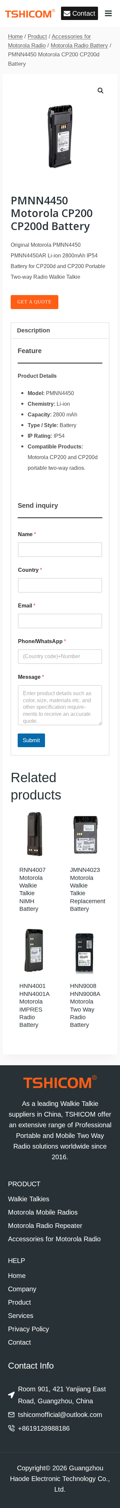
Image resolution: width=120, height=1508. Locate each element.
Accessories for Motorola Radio (54, 1239)
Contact (19, 1342)
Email (26, 605)
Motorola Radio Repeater (45, 1225)
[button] (101, 91)
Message (31, 677)
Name (27, 534)
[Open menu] (108, 13)
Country (30, 570)
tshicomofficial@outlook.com (60, 1414)
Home (17, 1275)
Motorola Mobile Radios (43, 1212)
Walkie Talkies (28, 1199)
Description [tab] (33, 330)
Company (22, 1289)
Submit (31, 740)
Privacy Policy (28, 1329)
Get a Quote (34, 301)
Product (19, 1302)
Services (20, 1315)
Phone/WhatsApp (42, 641)
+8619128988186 (44, 1428)
